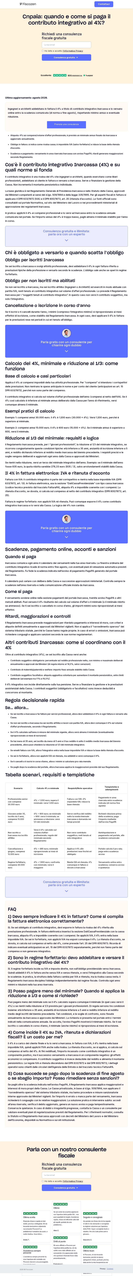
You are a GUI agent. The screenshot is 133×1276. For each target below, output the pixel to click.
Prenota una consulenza (66, 124)
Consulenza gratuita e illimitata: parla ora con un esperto (66, 233)
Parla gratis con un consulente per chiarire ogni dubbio (66, 344)
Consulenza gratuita (64, 57)
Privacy (102, 1269)
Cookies (110, 1269)
